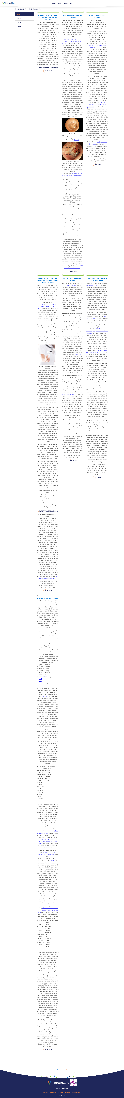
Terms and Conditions (63, 1092)
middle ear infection (70, 285)
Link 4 (19, 26)
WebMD (76, 140)
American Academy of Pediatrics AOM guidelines (97, 105)
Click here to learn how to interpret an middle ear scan (48, 511)
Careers (45, 1092)
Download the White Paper (48, 67)
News (59, 3)
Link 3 (19, 22)
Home (58, 1088)
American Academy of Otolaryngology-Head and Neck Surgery (47, 841)
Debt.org (45, 696)
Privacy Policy (76, 1092)
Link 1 (18, 14)
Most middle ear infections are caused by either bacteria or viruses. (72, 41)
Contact (65, 3)
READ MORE (48, 71)
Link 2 (19, 18)
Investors (53, 1092)
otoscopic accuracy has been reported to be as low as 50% (48, 910)
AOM (52, 861)
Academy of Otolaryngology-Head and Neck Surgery (97, 331)
